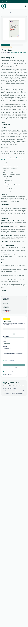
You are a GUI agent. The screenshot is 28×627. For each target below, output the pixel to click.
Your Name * (5, 331)
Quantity (5, 346)
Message (4, 351)
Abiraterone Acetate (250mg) (18, 52)
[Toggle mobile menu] (25, 6)
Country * (5, 341)
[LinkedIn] (10, 1)
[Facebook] (6, 1)
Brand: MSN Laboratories (17, 44)
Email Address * (6, 336)
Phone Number (17, 331)
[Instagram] (2, 1)
